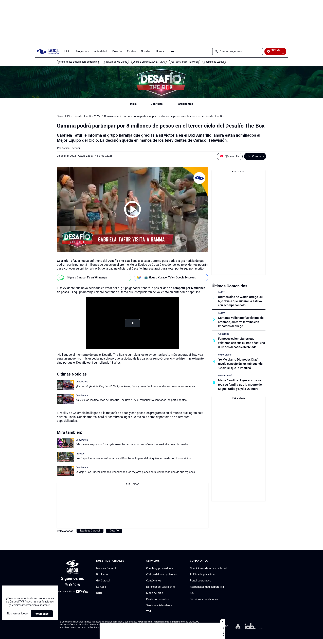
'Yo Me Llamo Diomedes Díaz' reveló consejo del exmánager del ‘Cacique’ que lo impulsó (240, 364)
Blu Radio (102, 574)
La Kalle (101, 586)
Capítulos (157, 103)
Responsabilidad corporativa (207, 586)
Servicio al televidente (159, 605)
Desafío (114, 530)
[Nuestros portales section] (125, 561)
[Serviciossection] (175, 561)
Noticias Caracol (106, 568)
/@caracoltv (232, 156)
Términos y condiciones (204, 599)
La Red (221, 292)
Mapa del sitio (154, 593)
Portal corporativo (200, 580)
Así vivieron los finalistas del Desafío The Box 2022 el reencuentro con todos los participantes (131, 400)
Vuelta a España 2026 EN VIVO (149, 61)
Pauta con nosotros (157, 599)
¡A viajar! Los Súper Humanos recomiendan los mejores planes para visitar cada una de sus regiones (135, 472)
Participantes (185, 103)
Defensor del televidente (160, 586)
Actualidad (223, 333)
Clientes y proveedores (159, 568)
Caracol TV (63, 116)
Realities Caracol (90, 530)
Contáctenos (153, 580)
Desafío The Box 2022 (87, 116)
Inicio (133, 103)
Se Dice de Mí (224, 375)
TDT (148, 611)
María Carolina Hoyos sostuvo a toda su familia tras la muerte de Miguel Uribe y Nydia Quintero (240, 384)
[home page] (48, 51)
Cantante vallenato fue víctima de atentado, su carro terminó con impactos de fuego (241, 322)
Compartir (258, 156)
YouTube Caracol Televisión (184, 61)
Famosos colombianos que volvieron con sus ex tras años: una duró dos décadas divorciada (241, 343)
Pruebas (80, 453)
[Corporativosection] (226, 561)
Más (172, 51)
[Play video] (132, 209)
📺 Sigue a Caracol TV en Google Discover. (170, 277)
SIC (192, 593)
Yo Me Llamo (224, 354)
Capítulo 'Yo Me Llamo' (115, 61)
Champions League (214, 61)
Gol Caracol (103, 580)
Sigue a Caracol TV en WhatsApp (87, 277)
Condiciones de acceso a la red (208, 568)
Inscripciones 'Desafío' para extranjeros (78, 61)
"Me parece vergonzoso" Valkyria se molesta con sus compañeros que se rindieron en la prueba (132, 444)
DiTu (99, 593)
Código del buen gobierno (161, 574)
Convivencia (111, 116)
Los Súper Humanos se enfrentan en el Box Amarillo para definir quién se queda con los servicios (133, 458)
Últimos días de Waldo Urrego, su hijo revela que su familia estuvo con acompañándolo (240, 301)
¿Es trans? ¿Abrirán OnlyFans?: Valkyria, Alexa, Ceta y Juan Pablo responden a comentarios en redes (135, 386)
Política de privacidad (203, 574)
